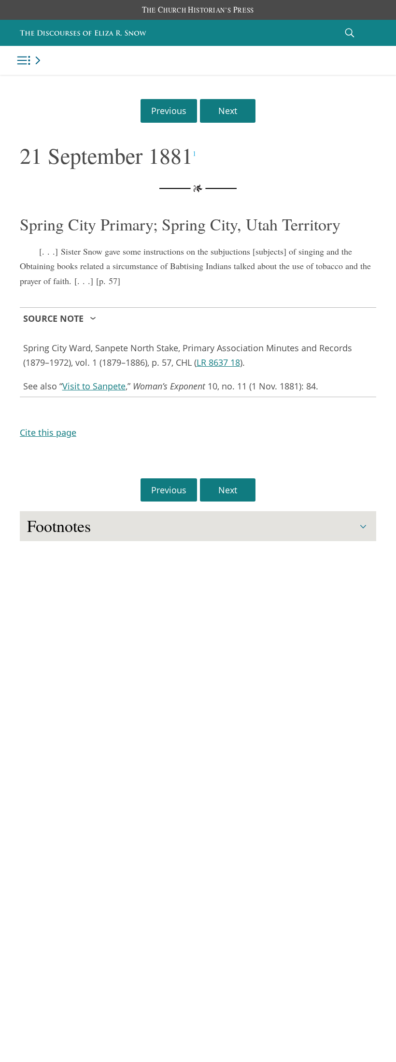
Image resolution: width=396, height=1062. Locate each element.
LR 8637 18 (218, 362)
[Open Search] (349, 33)
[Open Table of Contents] (30, 60)
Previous (168, 110)
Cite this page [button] (48, 432)
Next (227, 110)
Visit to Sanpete (94, 386)
